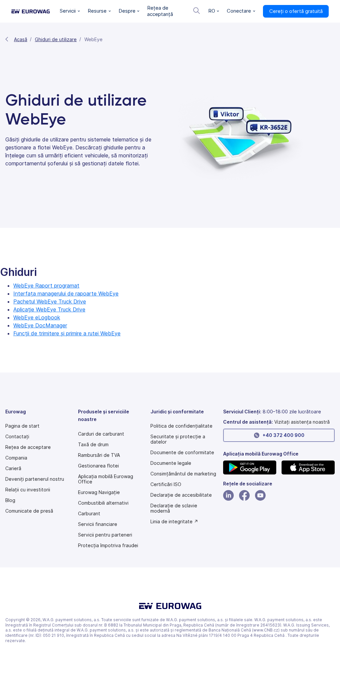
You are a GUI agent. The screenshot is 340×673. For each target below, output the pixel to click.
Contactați (17, 436)
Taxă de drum (93, 444)
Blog (10, 500)
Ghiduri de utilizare (56, 39)
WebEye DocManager (40, 325)
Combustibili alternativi (103, 503)
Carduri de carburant (101, 434)
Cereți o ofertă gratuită (296, 11)
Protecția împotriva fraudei (108, 545)
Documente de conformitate (182, 452)
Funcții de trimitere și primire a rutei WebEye (67, 333)
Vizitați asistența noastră (302, 422)
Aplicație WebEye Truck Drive (49, 309)
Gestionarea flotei (98, 465)
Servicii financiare (97, 524)
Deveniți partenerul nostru (34, 479)
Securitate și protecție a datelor (177, 439)
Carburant (89, 513)
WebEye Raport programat (46, 285)
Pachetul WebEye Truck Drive (49, 301)
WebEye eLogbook (36, 317)
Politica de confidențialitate (181, 426)
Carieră (13, 468)
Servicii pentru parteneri (105, 535)
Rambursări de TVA (99, 455)
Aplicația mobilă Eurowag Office (105, 479)
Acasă (20, 39)
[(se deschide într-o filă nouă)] (249, 467)
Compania (16, 458)
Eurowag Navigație (99, 492)
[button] (70, 11)
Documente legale (170, 463)
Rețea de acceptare (28, 447)
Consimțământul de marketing (183, 473)
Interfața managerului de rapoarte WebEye (66, 293)
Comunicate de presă (29, 511)
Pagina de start (22, 426)
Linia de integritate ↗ (174, 521)
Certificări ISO (165, 484)
